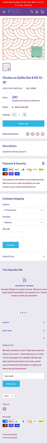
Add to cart (23, 123)
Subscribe (11, 383)
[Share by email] (42, 134)
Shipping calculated (20, 100)
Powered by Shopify (10, 438)
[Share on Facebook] (28, 134)
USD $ (6, 396)
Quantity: (7, 115)
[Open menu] (4, 12)
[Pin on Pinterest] (32, 134)
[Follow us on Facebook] (4, 409)
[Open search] (31, 11)
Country (6, 204)
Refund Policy (8, 256)
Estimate (11, 245)
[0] (42, 11)
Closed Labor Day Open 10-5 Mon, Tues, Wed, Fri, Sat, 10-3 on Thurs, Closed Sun (23, 3)
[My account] (37, 11)
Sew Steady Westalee (12, 88)
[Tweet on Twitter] (37, 134)
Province (6, 216)
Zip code (6, 229)
